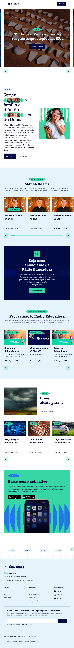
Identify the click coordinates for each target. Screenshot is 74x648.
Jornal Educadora (34, 594)
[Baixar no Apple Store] (28, 497)
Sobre (5, 594)
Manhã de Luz (33, 591)
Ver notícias (23, 156)
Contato (6, 601)
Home (5, 591)
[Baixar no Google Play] (14, 497)
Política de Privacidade (10, 636)
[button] (68, 3)
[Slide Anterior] (6, 71)
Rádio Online (7, 598)
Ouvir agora (10, 156)
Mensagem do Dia (34, 601)
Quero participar (37, 291)
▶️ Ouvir (61, 4)
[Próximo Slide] (68, 71)
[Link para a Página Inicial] (14, 567)
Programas (32, 598)
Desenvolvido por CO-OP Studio (27, 636)
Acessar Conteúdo (37, 46)
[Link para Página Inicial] (11, 3)
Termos (30, 624)
